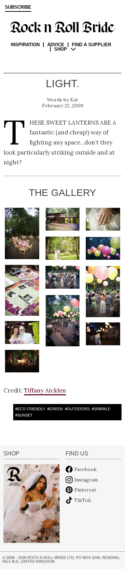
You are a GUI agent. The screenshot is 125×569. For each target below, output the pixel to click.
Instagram (86, 480)
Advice (55, 44)
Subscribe (18, 7)
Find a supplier (91, 44)
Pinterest (85, 490)
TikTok (82, 500)
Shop (60, 49)
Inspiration (25, 44)
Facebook (85, 469)
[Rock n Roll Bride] (62, 27)
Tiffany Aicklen (45, 390)
